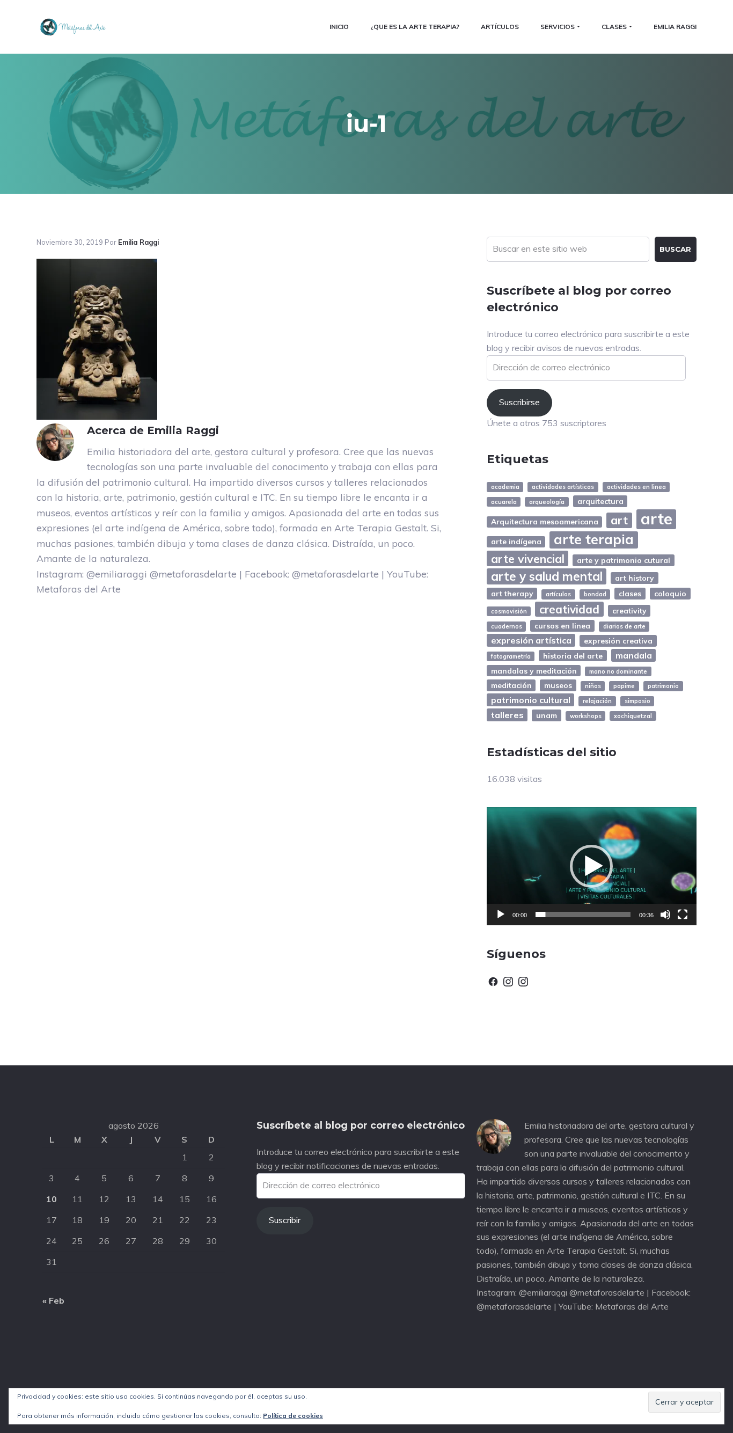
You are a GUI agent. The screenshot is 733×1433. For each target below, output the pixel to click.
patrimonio (663, 686)
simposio (637, 701)
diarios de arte (624, 626)
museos (558, 685)
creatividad (569, 609)
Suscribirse (519, 402)
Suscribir (284, 1220)
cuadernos (506, 626)
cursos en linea (562, 625)
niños (593, 686)
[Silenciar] (665, 914)
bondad (595, 594)
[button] (591, 866)
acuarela (504, 502)
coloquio (670, 593)
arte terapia (594, 539)
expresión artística (531, 640)
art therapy (512, 593)
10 (51, 1199)
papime (624, 686)
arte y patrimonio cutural (623, 560)
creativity (629, 610)
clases (630, 593)
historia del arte (573, 655)
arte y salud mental (547, 576)
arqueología (547, 502)
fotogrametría (511, 656)
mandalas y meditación (534, 670)
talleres (507, 715)
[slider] (583, 914)
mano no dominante (618, 671)
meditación (511, 685)
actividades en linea (636, 487)
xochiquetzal (633, 716)
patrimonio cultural (530, 699)
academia (505, 487)
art (619, 520)
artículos (558, 594)
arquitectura (600, 501)
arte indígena (516, 541)
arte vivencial (528, 558)
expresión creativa (618, 640)
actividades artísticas (563, 487)
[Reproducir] (500, 914)
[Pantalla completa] (682, 914)
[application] (592, 866)
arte (656, 519)
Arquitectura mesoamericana (544, 521)
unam (546, 715)
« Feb (53, 1300)
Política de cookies (293, 1416)
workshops (586, 716)
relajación (597, 701)
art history (634, 577)
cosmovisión (509, 611)
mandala (633, 655)
